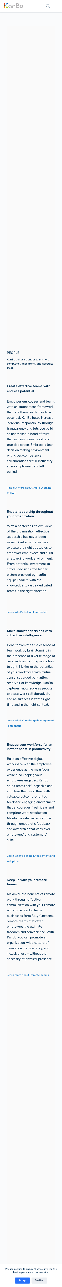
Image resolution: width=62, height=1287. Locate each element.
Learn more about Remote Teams (28, 975)
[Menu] (56, 6)
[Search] (48, 6)
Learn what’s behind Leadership (27, 612)
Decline (39, 1280)
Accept (22, 1280)
